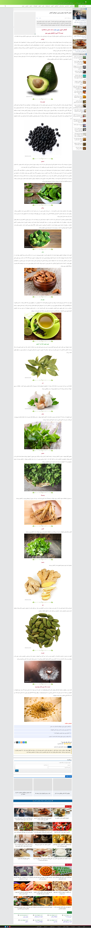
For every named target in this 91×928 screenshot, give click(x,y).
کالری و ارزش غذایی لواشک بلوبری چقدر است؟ (80, 36)
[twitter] (5, 926)
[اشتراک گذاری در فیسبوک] (24, 742)
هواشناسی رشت (38, 922)
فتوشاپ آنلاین (39, 926)
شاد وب (55, 922)
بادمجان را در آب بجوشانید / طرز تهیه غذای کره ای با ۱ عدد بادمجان (23, 878)
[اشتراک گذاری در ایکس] (17, 742)
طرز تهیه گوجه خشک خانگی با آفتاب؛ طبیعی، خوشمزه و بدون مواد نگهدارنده (43, 892)
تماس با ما (73, 926)
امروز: (85, 3)
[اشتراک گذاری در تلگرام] (19, 742)
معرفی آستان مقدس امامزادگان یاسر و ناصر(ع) (42, 907)
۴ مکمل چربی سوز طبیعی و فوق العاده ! (62, 733)
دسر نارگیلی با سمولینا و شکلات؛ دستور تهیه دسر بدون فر (62, 892)
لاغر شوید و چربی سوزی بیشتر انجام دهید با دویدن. (59, 736)
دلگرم (26, 922)
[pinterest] (10, 926)
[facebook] (7, 926)
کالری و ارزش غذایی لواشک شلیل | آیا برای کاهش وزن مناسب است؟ (79, 50)
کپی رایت (59, 926)
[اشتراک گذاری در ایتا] (21, 742)
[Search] (5, 6)
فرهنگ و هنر (54, 917)
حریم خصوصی (52, 926)
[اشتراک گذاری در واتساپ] (26, 742)
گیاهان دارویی (60, 747)
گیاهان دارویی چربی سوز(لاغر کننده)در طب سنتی (60, 726)
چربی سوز (56, 30)
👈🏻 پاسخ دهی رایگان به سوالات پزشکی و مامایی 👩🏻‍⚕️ (43, 801)
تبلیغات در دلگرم (65, 926)
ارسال (17, 770)
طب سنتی (56, 747)
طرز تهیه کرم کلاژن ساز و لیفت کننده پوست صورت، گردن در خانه (23, 893)
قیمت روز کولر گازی (67, 922)
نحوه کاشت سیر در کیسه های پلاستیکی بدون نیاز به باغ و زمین (62, 878)
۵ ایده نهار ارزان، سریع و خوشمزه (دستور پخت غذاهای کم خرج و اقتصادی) (23, 907)
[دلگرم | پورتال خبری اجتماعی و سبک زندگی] (84, 2)
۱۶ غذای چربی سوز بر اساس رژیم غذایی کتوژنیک (60, 730)
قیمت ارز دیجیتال (38, 917)
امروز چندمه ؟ (68, 917)
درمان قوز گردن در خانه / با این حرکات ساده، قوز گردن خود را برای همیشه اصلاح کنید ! (80, 22)
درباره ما (79, 926)
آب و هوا (45, 926)
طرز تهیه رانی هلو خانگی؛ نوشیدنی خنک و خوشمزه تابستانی (62, 907)
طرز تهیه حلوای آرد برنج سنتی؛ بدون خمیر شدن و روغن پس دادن (42, 878)
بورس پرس (25, 917)
